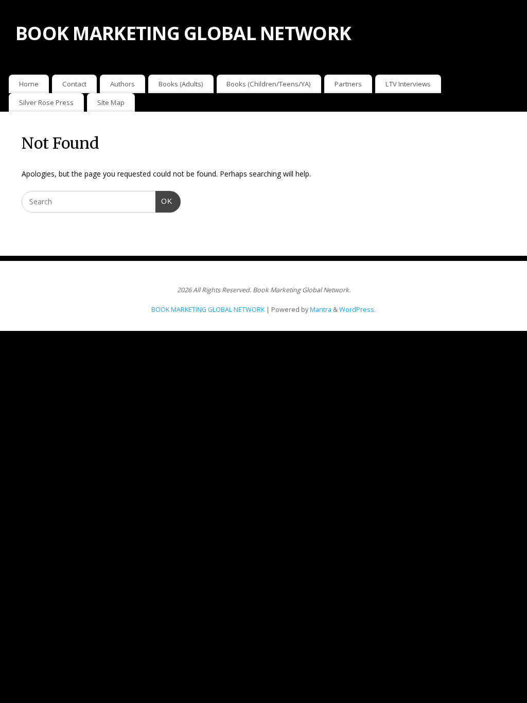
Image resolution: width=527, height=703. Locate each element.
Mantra (320, 309)
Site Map (111, 102)
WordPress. (357, 309)
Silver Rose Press (46, 102)
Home (29, 84)
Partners (348, 84)
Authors (122, 84)
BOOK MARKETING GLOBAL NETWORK (183, 33)
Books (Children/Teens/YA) (268, 84)
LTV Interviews (408, 84)
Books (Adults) (181, 84)
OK (163, 201)
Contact (74, 84)
